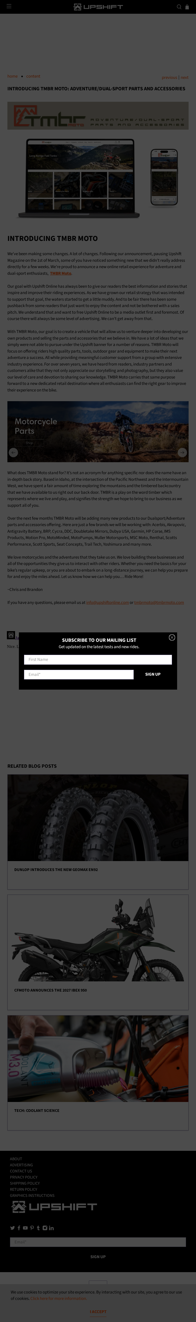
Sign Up (153, 674)
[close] (172, 637)
